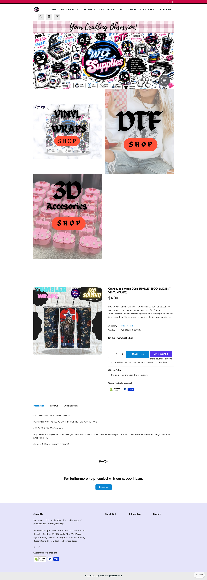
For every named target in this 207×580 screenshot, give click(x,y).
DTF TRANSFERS (165, 9)
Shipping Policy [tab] (71, 405)
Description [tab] (38, 405)
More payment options (161, 358)
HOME (53, 9)
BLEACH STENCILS (107, 9)
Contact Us (103, 487)
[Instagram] (169, 1)
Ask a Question (146, 362)
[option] (67, 321)
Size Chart (162, 362)
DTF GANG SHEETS (69, 9)
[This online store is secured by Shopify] (115, 389)
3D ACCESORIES (147, 9)
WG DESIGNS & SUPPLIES (131, 330)
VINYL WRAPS (88, 9)
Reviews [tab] (54, 405)
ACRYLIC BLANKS (127, 9)
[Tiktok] (173, 1)
